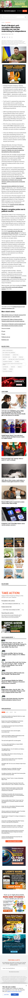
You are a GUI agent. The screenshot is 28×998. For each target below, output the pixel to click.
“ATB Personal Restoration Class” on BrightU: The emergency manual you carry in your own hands (12, 826)
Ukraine (9, 44)
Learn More (6, 994)
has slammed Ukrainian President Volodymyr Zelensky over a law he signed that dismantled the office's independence (13, 150)
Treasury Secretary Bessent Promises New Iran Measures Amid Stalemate (12, 837)
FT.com (3, 334)
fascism (17, 41)
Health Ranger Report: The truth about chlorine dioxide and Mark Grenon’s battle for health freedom (13, 437)
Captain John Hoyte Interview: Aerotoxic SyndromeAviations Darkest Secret (13, 699)
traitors (24, 43)
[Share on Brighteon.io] (5, 37)
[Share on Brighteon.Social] (3, 37)
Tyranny (6, 44)
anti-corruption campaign (16, 40)
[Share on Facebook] (7, 37)
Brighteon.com (5, 339)
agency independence (8, 40)
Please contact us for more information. (10, 617)
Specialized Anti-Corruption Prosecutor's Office (10, 43)
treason (3, 44)
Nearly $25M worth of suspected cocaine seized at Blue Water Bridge (13, 502)
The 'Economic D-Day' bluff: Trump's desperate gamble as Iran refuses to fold (12, 759)
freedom (20, 41)
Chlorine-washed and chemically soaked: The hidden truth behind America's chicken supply (13, 812)
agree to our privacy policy (14, 991)
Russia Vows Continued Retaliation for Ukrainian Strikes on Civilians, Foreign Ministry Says (12, 721)
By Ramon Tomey (5, 34)
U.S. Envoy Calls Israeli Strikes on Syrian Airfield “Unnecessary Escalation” (12, 745)
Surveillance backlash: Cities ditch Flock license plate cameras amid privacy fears (13, 774)
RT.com (3, 331)
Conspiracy (8, 22)
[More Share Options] (12, 37)
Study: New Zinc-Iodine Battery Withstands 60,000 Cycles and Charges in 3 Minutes (13, 807)
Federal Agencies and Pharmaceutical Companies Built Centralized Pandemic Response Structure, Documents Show (13, 832)
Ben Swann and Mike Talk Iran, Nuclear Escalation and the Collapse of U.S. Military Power (13, 655)
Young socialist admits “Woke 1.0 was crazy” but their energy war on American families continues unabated (12, 801)
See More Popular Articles (14, 841)
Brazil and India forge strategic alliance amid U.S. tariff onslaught (12, 459)
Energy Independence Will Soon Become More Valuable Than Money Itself (13, 673)
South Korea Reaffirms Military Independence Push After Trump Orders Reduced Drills (13, 736)
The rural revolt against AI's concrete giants (11, 740)
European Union (13, 41)
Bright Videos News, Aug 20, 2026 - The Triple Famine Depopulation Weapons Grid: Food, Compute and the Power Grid (13, 691)
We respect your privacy (14, 971)
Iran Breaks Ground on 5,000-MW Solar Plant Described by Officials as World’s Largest (11, 769)
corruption (8, 41)
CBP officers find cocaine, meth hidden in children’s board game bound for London (13, 481)
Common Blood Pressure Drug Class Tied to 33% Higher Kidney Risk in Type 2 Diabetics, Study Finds (13, 783)
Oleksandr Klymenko (17, 42)
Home (3, 22)
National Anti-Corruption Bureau (7, 42)
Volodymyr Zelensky (14, 44)
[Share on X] (10, 37)
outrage (22, 42)
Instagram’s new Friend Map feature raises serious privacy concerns (13, 524)
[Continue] (25, 968)
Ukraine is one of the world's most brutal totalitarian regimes (14, 287)
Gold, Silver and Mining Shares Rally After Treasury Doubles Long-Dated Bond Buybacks (13, 821)
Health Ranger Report (7, 637)
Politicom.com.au (6, 337)
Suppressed (21, 43)
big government (6, 354)
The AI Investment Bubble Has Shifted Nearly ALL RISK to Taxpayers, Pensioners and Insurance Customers (13, 682)
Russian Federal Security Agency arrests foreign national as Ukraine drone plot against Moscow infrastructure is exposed (12, 789)
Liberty (23, 41)
